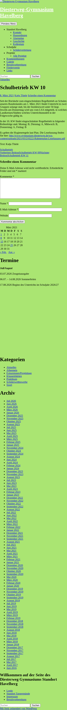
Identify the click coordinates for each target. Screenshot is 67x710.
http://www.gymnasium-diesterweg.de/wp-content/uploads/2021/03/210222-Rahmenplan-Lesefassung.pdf (32, 137)
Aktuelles (5, 79)
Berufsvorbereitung (16, 64)
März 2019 (12, 615)
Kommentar (7, 176)
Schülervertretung (22, 50)
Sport (9, 385)
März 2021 (12, 556)
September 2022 (15, 506)
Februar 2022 (13, 527)
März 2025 (12, 439)
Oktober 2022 (14, 503)
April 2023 (12, 489)
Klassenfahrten (14, 376)
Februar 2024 (13, 465)
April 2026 (12, 406)
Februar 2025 (13, 442)
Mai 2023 (11, 486)
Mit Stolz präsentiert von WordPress (18, 708)
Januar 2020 (13, 585)
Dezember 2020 (15, 565)
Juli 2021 (11, 544)
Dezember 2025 (15, 415)
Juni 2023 (12, 483)
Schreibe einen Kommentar (42, 95)
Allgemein (12, 370)
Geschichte (18, 41)
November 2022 (15, 500)
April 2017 (12, 665)
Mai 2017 (11, 662)
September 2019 (15, 597)
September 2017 (15, 653)
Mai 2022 (11, 518)
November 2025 (15, 418)
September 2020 (15, 574)
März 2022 (12, 524)
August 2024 (13, 456)
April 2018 (12, 638)
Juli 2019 (11, 603)
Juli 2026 (11, 401)
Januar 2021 (13, 562)
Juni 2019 (12, 606)
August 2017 (13, 656)
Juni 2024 (12, 459)
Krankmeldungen (15, 58)
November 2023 (15, 474)
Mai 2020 (11, 577)
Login (10, 690)
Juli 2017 (11, 659)
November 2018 (15, 624)
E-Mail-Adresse (9, 209)
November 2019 (15, 591)
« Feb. (3, 252)
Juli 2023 (11, 480)
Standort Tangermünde (18, 693)
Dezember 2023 (15, 471)
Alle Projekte (20, 55)
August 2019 (13, 600)
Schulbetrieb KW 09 (20, 152)
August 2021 (13, 541)
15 (1, 241)
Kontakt (17, 32)
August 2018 (13, 629)
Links (9, 70)
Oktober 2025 (14, 421)
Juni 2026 (12, 403)
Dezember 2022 (15, 497)
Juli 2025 (11, 427)
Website (4, 215)
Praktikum (12, 379)
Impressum (12, 696)
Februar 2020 (13, 583)
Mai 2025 (11, 433)
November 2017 (15, 650)
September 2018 (15, 627)
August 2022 (13, 509)
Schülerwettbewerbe (17, 382)
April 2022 (12, 521)
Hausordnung (20, 35)
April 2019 (12, 612)
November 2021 (15, 536)
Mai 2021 (11, 550)
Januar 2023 (13, 494)
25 (11, 245)
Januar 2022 (13, 530)
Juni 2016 (12, 668)
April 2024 (12, 462)
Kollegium (18, 44)
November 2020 (15, 568)
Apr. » (11, 252)
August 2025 (13, 424)
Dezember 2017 (15, 647)
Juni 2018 (12, 632)
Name (4, 203)
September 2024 (15, 453)
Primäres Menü (8, 24)
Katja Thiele (20, 95)
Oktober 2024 (14, 450)
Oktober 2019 (14, 594)
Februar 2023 (13, 492)
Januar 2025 (13, 445)
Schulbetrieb (6, 149)
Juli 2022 (11, 512)
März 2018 (12, 641)
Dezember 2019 (15, 588)
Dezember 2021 (15, 533)
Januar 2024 (13, 468)
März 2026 (12, 409)
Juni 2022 (12, 515)
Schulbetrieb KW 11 (24, 154)
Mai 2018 (11, 635)
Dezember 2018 (15, 621)
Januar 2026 (13, 412)
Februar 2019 (13, 618)
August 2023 (13, 477)
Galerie (10, 61)
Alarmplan (18, 38)
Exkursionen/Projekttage (19, 373)
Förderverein (13, 67)
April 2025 (12, 436)
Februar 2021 (13, 559)
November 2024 (15, 447)
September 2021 (15, 538)
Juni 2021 (12, 547)
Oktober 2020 (14, 571)
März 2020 (12, 580)
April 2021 (12, 553)
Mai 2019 (11, 609)
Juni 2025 (12, 430)
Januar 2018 (13, 644)
